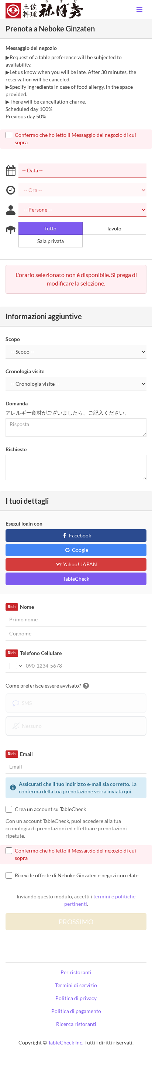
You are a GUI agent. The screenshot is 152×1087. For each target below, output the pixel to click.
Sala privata (50, 241)
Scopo (13, 339)
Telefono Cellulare (34, 653)
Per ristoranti (76, 972)
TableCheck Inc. (65, 1042)
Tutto (50, 228)
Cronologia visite (25, 371)
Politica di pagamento (76, 1011)
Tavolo (114, 228)
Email (20, 754)
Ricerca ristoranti (76, 1024)
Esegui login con (24, 523)
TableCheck (76, 578)
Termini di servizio (76, 985)
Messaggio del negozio (31, 48)
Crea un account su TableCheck (50, 809)
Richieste (16, 449)
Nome (21, 607)
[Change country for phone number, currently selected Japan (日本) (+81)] (15, 665)
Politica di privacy (76, 998)
